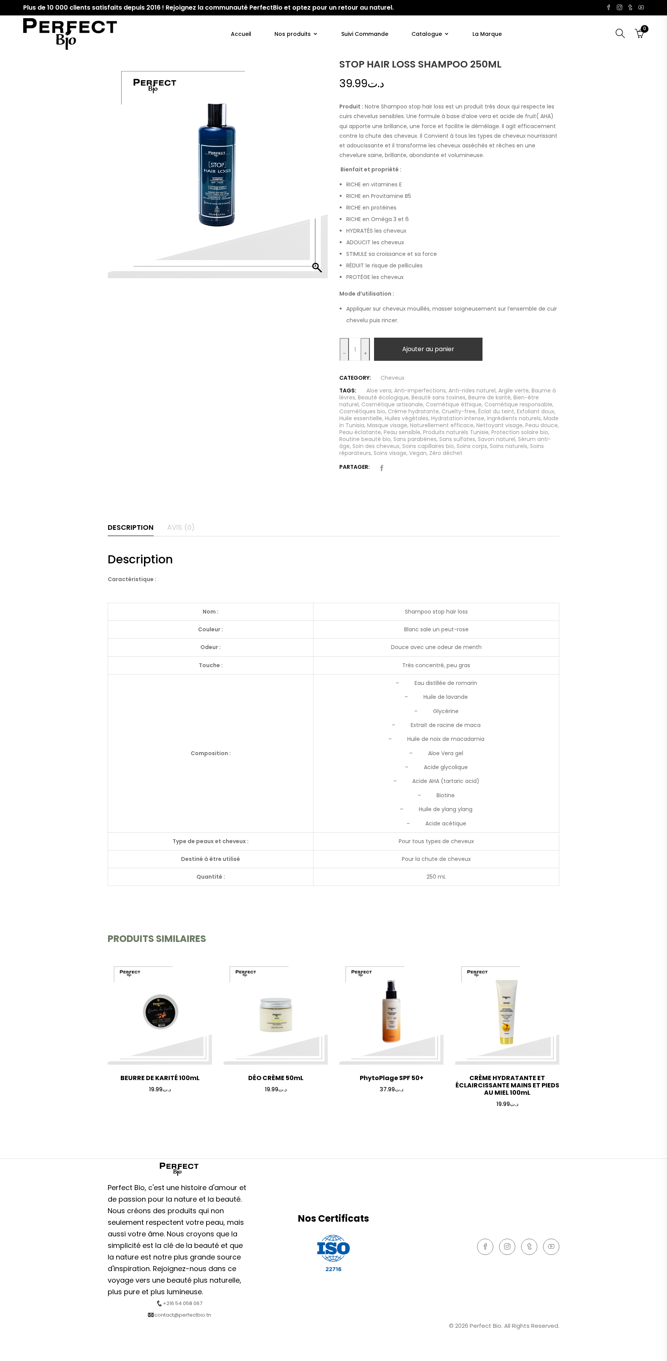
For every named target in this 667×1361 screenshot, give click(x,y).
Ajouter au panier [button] (160, 1108)
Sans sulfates (457, 439)
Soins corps (472, 446)
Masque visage (387, 425)
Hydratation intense (457, 418)
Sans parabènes (415, 439)
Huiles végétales (406, 418)
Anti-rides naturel (472, 390)
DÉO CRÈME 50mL (275, 1078)
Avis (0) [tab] (181, 527)
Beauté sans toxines (438, 397)
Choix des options (275, 1108)
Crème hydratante (413, 411)
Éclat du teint (496, 411)
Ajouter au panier (428, 349)
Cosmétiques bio (362, 411)
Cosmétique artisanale (392, 404)
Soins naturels (508, 446)
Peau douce (541, 425)
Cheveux (393, 378)
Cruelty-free (459, 411)
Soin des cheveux (376, 446)
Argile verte (513, 390)
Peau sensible (402, 432)
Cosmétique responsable (518, 404)
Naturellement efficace (442, 425)
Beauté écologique (383, 397)
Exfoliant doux (535, 411)
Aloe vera (378, 390)
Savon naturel (496, 439)
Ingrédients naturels (514, 418)
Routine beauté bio (365, 439)
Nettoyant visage (499, 425)
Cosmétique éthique (454, 404)
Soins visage (390, 453)
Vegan (418, 453)
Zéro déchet (445, 453)
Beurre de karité (489, 397)
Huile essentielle (360, 418)
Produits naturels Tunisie (456, 432)
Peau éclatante (360, 432)
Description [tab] (131, 527)
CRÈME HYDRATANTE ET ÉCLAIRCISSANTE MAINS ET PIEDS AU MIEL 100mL (507, 1085)
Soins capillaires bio (428, 446)
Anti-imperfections (420, 390)
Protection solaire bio (519, 432)
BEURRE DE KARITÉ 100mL (160, 1078)
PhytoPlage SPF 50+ (391, 1078)
